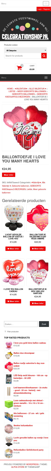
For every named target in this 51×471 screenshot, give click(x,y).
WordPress (32, 464)
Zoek (44, 324)
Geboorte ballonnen (23, 94)
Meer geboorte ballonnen (31, 91)
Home (10, 88)
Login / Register (44, 9)
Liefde (12, 91)
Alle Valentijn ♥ (37, 88)
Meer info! (8, 174)
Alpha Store (17, 467)
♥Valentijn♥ (21, 88)
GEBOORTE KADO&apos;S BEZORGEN (26, 95)
